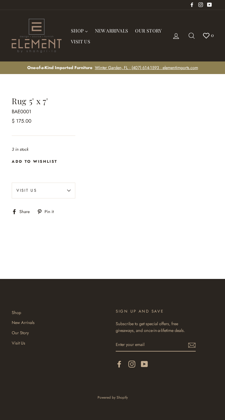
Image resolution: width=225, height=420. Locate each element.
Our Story (20, 333)
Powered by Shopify (113, 397)
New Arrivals (23, 322)
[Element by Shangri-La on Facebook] (119, 364)
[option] (112, 67)
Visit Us (26, 190)
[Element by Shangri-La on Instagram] (131, 364)
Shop (16, 313)
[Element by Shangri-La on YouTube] (144, 364)
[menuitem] (79, 30)
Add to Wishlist (34, 161)
